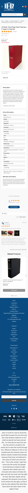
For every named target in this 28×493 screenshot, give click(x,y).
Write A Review (14, 207)
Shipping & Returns (14, 307)
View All (14, 368)
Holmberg (14, 358)
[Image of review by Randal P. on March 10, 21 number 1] (4, 233)
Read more (22, 244)
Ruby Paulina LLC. (14, 348)
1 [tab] (11, 295)
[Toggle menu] (2, 6)
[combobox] (14, 14)
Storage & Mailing (14, 338)
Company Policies (14, 311)
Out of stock (14, 290)
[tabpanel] (14, 275)
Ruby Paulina (14, 352)
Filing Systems (14, 334)
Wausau (14, 350)
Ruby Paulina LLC (14, 356)
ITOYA (14, 354)
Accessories (14, 330)
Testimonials (14, 303)
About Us (14, 309)
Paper (14, 336)
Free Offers (14, 340)
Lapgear (14, 364)
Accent (14, 362)
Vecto (14, 366)
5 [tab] (16, 295)
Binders (14, 328)
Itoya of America (14, 360)
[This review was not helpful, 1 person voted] (25, 249)
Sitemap (14, 321)
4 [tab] (15, 295)
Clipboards (14, 332)
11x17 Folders (14, 317)
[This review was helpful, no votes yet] (22, 249)
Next (26, 275)
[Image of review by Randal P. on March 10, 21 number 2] (10, 233)
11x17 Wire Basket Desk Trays (14, 319)
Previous (1, 275)
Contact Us (14, 305)
